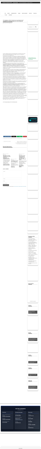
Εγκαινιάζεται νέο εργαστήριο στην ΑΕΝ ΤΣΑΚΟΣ (32, 251)
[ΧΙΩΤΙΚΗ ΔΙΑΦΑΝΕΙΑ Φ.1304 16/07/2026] (32, 45)
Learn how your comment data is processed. (20, 186)
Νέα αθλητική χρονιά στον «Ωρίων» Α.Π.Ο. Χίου (32, 387)
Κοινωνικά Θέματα (13, 13)
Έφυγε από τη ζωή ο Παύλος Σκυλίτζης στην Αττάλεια (32, 375)
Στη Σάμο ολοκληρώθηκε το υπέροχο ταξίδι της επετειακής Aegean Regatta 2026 (32, 243)
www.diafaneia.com (18, 422)
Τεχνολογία (35, 13)
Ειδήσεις (8, 13)
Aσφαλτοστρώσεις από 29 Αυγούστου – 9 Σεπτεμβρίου (32, 253)
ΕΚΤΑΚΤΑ (7, 138)
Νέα (5, 13)
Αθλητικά (30, 13)
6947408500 (33, 424)
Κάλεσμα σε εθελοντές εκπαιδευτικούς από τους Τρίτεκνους (32, 248)
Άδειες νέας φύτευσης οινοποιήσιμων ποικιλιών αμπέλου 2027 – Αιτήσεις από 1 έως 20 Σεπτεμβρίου (32, 239)
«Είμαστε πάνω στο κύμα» (7, 141)
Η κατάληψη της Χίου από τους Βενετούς (32, 263)
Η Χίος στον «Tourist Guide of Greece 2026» (32, 362)
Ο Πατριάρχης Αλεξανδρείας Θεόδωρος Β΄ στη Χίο (32, 261)
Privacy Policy (20, 448)
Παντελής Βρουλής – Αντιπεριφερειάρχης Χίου (16, 138)
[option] (32, 310)
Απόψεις (5, 138)
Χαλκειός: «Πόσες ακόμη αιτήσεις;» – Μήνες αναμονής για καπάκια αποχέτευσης (32, 245)
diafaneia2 (5, 154)
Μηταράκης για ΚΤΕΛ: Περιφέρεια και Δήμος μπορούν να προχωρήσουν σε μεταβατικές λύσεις (32, 258)
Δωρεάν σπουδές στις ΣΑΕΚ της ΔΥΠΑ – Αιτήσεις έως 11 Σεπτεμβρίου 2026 (32, 255)
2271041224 (29, 424)
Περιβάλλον (22, 165)
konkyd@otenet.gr (30, 427)
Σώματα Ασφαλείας (24, 13)
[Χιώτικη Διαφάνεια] (20, 10)
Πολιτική (9, 138)
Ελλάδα (19, 13)
